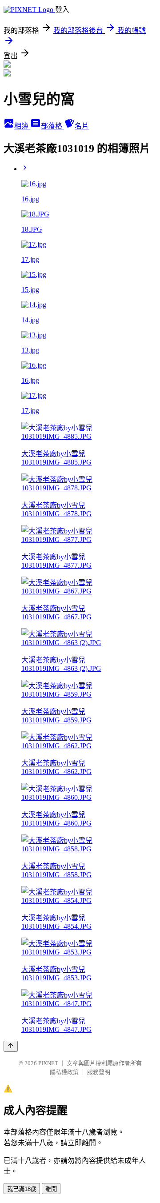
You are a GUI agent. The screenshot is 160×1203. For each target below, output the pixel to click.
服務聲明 (98, 1072)
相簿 (22, 126)
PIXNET (48, 1063)
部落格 (52, 126)
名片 (82, 126)
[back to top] (11, 1046)
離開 (51, 1189)
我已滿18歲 (21, 1189)
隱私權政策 (64, 1072)
